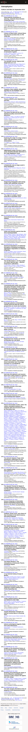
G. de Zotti (16, 424)
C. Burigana (10, 418)
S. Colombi (14, 420)
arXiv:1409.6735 (7, 456)
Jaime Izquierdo (12, 235)
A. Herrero (13, 265)
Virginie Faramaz (7, 652)
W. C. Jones (14, 438)
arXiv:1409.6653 (7, 259)
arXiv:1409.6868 (7, 646)
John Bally (6, 517)
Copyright (22, 707)
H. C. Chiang (22, 419)
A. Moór (9, 53)
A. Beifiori (6, 533)
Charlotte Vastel (7, 197)
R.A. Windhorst (11, 308)
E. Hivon (18, 435)
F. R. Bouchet (15, 417)
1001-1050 (7, 12)
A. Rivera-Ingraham (12, 680)
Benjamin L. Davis (8, 293)
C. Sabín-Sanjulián (20, 265)
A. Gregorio (15, 432)
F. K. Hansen (10, 433)
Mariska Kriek (11, 65)
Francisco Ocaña (11, 236)
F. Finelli (10, 429)
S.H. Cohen (17, 307)
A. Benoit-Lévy (11, 415)
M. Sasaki (13, 154)
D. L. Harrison (21, 433)
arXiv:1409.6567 (7, 203)
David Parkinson (21, 101)
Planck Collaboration (8, 410)
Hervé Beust (14, 652)
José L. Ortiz (18, 236)
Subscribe (16, 707)
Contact (10, 707)
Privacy (2, 710)
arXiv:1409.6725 (7, 372)
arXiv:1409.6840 (7, 622)
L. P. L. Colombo (20, 420)
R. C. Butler (15, 418)
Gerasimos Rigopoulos (17, 167)
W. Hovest (6, 437)
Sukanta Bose (22, 21)
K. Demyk (21, 679)
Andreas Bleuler (7, 92)
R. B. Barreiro (11, 414)
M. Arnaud (17, 411)
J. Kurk (15, 534)
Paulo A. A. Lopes (21, 576)
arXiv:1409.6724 (7, 359)
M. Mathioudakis (12, 389)
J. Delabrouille (22, 424)
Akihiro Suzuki (7, 590)
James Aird (12, 64)
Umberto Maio (7, 330)
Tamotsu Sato (7, 639)
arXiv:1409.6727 (7, 393)
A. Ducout (11, 426)
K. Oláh (5, 53)
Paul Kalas (11, 653)
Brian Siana (16, 65)
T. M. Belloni (21, 277)
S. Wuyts (22, 530)
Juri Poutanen (7, 37)
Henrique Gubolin (21, 473)
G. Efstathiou (21, 426)
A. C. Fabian (12, 142)
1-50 (11, 11)
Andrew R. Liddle (14, 101)
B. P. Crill (15, 422)
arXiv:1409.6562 (7, 180)
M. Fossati (14, 532)
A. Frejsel (12, 430)
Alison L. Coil (7, 64)
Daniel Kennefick (7, 296)
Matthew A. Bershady (20, 397)
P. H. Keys (19, 389)
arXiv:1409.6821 (7, 559)
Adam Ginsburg (12, 517)
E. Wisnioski (6, 530)
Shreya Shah (16, 21)
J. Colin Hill (14, 491)
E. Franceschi (7, 430)
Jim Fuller (6, 616)
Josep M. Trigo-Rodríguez (17, 234)
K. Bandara (9, 531)
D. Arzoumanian (23, 411)
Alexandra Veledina (11, 38)
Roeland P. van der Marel (9, 448)
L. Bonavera (21, 416)
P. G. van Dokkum (16, 537)
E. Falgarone (21, 427)
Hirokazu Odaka (7, 640)
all (21, 14)
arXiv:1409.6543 (7, 110)
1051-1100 (12, 12)
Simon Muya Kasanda (8, 666)
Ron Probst (18, 517)
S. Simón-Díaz (7, 265)
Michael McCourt (7, 341)
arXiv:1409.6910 (7, 687)
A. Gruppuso (21, 432)
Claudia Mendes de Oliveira (10, 473)
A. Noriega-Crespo (17, 678)
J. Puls (14, 266)
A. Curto (19, 422)
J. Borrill (9, 417)
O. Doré (24, 425)
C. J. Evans (23, 266)
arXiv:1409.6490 (7, 15)
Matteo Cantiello (19, 616)
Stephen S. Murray (17, 577)
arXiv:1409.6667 (7, 283)
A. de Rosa (11, 424)
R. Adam (15, 410)
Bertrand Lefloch (22, 197)
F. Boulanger (21, 417)
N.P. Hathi (24, 308)
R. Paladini (24, 678)
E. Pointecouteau (14, 117)
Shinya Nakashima (15, 640)
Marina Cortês (7, 101)
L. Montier (10, 118)
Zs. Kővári (14, 53)
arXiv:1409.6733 (7, 445)
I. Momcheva (10, 536)
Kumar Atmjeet (7, 626)
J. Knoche (21, 439)
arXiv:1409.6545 (7, 136)
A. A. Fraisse (23, 429)
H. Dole (15, 425)
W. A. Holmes (23, 435)
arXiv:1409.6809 (7, 543)
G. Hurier (11, 116)
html (13, 15)
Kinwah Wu (6, 378)
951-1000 (3, 12)
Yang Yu (18, 252)
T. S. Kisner (10, 439)
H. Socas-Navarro (8, 691)
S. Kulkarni (11, 534)
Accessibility (7, 710)
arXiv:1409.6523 (7, 73)
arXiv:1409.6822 (7, 572)
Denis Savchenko (7, 207)
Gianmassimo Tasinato (16, 219)
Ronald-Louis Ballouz (8, 251)
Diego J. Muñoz (18, 319)
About (2, 707)
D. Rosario (16, 536)
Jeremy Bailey (7, 565)
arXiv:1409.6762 (7, 512)
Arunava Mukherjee (8, 21)
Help (6, 707)
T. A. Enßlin (9, 427)
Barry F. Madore (7, 602)
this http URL (21, 332)
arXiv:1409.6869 (7, 658)
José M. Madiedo (7, 234)
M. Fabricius (21, 533)
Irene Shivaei (7, 67)
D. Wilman (15, 531)
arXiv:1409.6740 (7, 467)
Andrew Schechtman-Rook (9, 397)
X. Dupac (16, 426)
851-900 (21, 11)
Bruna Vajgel (6, 576)
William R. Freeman (13, 66)
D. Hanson (15, 433)
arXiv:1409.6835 (7, 610)
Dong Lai (6, 320)
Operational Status (16, 710)
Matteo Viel (13, 330)
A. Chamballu (16, 419)
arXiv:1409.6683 (7, 301)
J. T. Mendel (23, 532)
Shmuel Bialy (7, 365)
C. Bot (11, 679)
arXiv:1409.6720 (7, 347)
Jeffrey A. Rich (7, 601)
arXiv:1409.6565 (7, 193)
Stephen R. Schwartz (11, 252)
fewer (16, 14)
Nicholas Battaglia (8, 493)
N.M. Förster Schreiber (15, 530)
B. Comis (20, 117)
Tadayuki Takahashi (22, 639)
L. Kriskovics (12, 54)
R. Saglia (21, 536)
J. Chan (16, 533)
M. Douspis (21, 116)
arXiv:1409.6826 (7, 584)
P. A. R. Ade (20, 410)
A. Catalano (10, 419)
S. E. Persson (14, 601)
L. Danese (6, 423)
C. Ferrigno (15, 277)
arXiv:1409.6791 (7, 524)
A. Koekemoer (18, 308)
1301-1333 (17, 12)
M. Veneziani (19, 680)
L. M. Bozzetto (19, 154)
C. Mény (11, 678)
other (16, 15)
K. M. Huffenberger (13, 437)
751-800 (14, 11)
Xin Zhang (19, 184)
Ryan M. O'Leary (15, 341)
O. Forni (14, 429)
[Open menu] (25, 2)
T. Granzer (18, 53)
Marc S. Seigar (7, 292)
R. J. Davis (17, 423)
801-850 (18, 11)
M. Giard (14, 431)
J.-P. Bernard (18, 415)
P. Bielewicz (11, 416)
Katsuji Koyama (13, 639)
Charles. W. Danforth (15, 351)
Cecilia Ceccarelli (15, 197)
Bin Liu (5, 319)
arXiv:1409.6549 (7, 163)
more (19, 14)
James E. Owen (14, 130)
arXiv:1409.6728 (7, 403)
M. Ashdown (6, 412)
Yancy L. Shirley (11, 519)
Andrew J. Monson (15, 602)
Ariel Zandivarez (7, 472)
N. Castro (18, 266)
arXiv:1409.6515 (7, 48)
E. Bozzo (6, 277)
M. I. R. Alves (11, 411)
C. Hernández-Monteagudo (17, 434)
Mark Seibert (11, 603)
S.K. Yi (11, 309)
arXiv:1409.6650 (7, 244)
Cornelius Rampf (7, 167)
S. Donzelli (20, 425)
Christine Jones (13, 576)
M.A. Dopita (6, 309)
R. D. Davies (11, 423)
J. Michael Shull (7, 351)
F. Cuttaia (23, 422)
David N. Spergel (20, 491)
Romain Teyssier (14, 92)
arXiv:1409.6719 (7, 337)
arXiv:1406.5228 (9, 256)
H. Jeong (12, 307)
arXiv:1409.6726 (7, 384)
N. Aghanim (6, 116)
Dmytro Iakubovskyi (16, 207)
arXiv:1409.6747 (7, 484)
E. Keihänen (19, 438)
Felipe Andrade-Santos (13, 579)
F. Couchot (10, 422)
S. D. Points (10, 155)
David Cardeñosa (21, 237)
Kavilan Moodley (17, 666)
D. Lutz (19, 534)
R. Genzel (20, 531)
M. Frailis (18, 429)
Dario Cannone (7, 219)
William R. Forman (8, 577)
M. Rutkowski (7, 307)
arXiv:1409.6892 (7, 671)
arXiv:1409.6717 (7, 313)
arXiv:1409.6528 (7, 87)
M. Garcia (10, 266)
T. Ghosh (9, 431)
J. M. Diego (11, 425)
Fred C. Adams (7, 130)
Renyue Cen (6, 505)
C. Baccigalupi (18, 412)
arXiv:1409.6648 (7, 229)
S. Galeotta (17, 430)
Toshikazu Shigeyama (15, 590)
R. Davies (10, 532)
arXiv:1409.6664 (7, 272)
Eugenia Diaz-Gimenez (19, 472)
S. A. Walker (6, 142)
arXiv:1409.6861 (7, 634)
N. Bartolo (16, 414)
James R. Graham (18, 653)
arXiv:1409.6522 (7, 59)
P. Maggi (15, 155)
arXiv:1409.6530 (7, 97)
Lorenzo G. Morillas (13, 237)
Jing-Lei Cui (13, 184)
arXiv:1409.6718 (7, 326)
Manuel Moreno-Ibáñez (9, 238)
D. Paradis (6, 678)
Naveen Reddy (18, 64)
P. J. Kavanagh (7, 154)
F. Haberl (20, 155)
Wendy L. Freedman (21, 601)
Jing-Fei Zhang (7, 184)
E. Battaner (21, 414)
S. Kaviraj (22, 307)
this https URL (6, 332)
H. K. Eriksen (15, 427)
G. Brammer (11, 533)
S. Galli (21, 430)
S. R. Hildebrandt (11, 435)
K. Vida (17, 54)
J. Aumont (12, 412)
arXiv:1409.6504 (7, 31)
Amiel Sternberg (13, 365)
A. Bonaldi (16, 416)
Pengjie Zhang (15, 551)
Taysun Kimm (13, 505)
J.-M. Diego (16, 116)
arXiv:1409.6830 (7, 596)
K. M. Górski (10, 432)
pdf (11, 15)
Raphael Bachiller (8, 199)
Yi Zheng (6, 551)
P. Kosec (17, 142)
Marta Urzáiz (17, 238)
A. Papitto (10, 277)
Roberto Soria (19, 377)
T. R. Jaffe (9, 438)
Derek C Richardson (18, 251)
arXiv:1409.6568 (7, 215)
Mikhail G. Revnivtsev (8, 39)
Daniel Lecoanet (12, 616)
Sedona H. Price (21, 66)
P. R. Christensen (7, 420)
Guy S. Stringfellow (20, 519)
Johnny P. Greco (7, 491)
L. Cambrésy (16, 679)
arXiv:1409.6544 (7, 126)
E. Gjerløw (18, 431)
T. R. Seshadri (14, 626)
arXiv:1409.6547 (6, 148)
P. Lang (19, 532)
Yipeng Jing (6, 552)
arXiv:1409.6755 (7, 499)
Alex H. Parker (7, 462)
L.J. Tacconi (9, 537)
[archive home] (4, 2)
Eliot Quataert (11, 342)
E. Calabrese (21, 418)
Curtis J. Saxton (7, 377)
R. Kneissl (16, 439)
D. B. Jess (6, 389)
